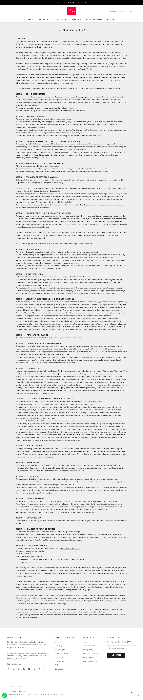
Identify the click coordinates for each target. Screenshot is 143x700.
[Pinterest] (24, 669)
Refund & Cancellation (91, 653)
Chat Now (58, 642)
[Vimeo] (34, 669)
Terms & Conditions (90, 661)
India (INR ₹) (14, 686)
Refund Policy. (58, 183)
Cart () (133, 11)
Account (113, 11)
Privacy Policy (77, 338)
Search (123, 11)
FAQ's (57, 665)
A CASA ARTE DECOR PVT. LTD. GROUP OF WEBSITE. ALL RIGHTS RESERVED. (37, 694)
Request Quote (60, 650)
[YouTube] (29, 669)
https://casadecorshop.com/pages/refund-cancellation (72, 244)
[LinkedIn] (39, 669)
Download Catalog (61, 653)
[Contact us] (4, 695)
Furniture (61, 19)
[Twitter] (13, 669)
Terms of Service (89, 646)
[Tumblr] (45, 669)
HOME (30, 19)
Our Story (58, 646)
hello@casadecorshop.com (70, 548)
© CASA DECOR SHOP (17, 691)
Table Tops (76, 19)
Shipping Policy (88, 657)
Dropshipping (59, 661)
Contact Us (59, 669)
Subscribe (116, 655)
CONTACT (111, 19)
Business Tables (94, 19)
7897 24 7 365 (34, 562)
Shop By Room (44, 19)
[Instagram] (18, 669)
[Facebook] (8, 669)
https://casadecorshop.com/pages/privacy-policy (85, 615)
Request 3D (59, 657)
